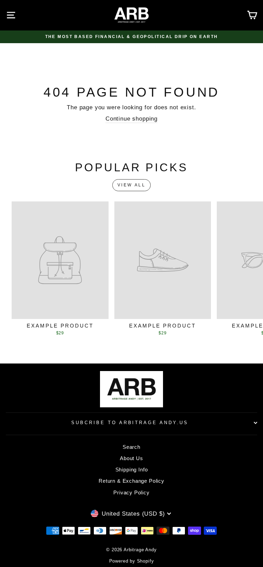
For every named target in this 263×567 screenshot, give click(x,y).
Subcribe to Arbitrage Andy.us (129, 422)
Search (131, 447)
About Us (131, 458)
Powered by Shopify (131, 561)
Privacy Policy (131, 492)
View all (131, 185)
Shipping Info (131, 469)
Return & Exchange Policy (131, 481)
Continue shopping (131, 118)
